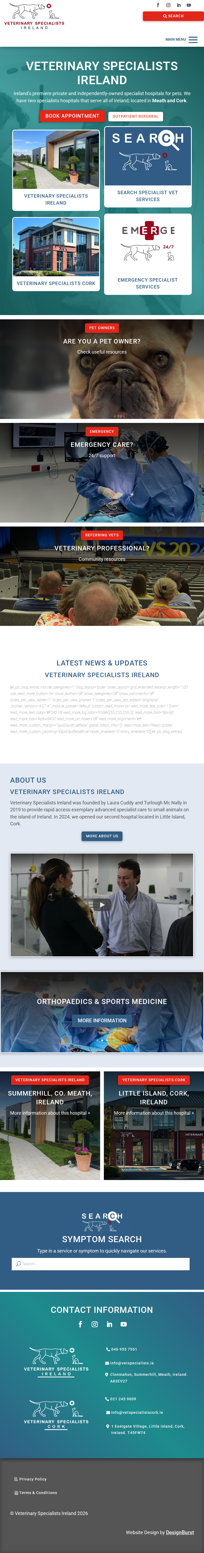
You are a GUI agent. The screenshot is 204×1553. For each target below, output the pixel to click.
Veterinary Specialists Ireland (50, 1080)
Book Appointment (72, 116)
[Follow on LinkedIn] (179, 5)
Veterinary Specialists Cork (154, 1080)
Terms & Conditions (38, 1493)
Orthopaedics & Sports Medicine (102, 1001)
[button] (102, 905)
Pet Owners (102, 328)
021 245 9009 (123, 1399)
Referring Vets (102, 535)
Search (176, 16)
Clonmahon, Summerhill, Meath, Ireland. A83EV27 (149, 1377)
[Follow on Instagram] (168, 5)
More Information (102, 1020)
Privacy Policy (33, 1479)
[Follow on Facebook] (158, 5)
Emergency (102, 431)
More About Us (102, 836)
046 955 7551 (124, 1349)
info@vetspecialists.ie (132, 1363)
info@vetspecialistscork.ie (137, 1412)
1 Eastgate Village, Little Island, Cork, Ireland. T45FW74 (148, 1429)
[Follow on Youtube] (189, 5)
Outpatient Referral (136, 116)
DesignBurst (180, 1532)
